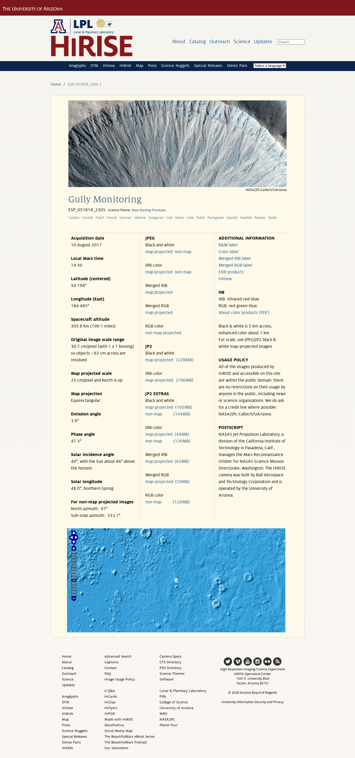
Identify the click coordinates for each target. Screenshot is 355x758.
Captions (111, 662)
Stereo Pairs (237, 65)
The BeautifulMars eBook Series (129, 736)
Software (167, 679)
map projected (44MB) (167, 434)
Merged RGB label (235, 265)
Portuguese (215, 218)
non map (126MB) (167, 502)
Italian (179, 218)
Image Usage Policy (119, 679)
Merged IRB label (235, 258)
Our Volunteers (116, 748)
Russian (260, 218)
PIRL (163, 696)
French (112, 218)
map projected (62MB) (167, 461)
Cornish (87, 218)
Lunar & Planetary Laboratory (183, 691)
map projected (159, 251)
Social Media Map (118, 731)
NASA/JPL (167, 719)
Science (242, 41)
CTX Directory (170, 662)
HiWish (125, 65)
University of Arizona (176, 708)
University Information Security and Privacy (252, 702)
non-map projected (163, 333)
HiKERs (67, 748)
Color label (228, 251)
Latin (190, 218)
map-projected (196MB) (169, 380)
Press (152, 65)
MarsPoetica (114, 725)
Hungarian (156, 218)
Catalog (197, 41)
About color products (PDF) (244, 312)
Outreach (219, 41)
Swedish (246, 218)
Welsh (272, 218)
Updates (263, 41)
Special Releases (208, 65)
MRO (163, 714)
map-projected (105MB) (168, 407)
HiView (109, 65)
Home (56, 84)
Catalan (74, 218)
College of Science (174, 702)
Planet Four (169, 725)
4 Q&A (109, 691)
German (126, 218)
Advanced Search (118, 656)
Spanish (232, 218)
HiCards (110, 696)
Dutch (100, 218)
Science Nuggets (175, 65)
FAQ (107, 674)
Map (139, 65)
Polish (200, 218)
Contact (110, 668)
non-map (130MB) (167, 441)
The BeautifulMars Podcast (125, 742)
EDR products (231, 272)
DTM (94, 65)
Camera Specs (170, 656)
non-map (183, 251)
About (179, 41)
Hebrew (140, 218)
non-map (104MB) (167, 414)
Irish (169, 218)
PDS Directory (170, 668)
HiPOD (109, 714)
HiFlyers (110, 708)
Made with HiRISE (118, 719)
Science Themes (172, 674)
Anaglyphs (77, 65)
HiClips (110, 702)
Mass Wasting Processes (149, 210)
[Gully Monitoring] (177, 185)
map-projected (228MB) (169, 360)
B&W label (228, 245)
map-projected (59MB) (167, 481)
